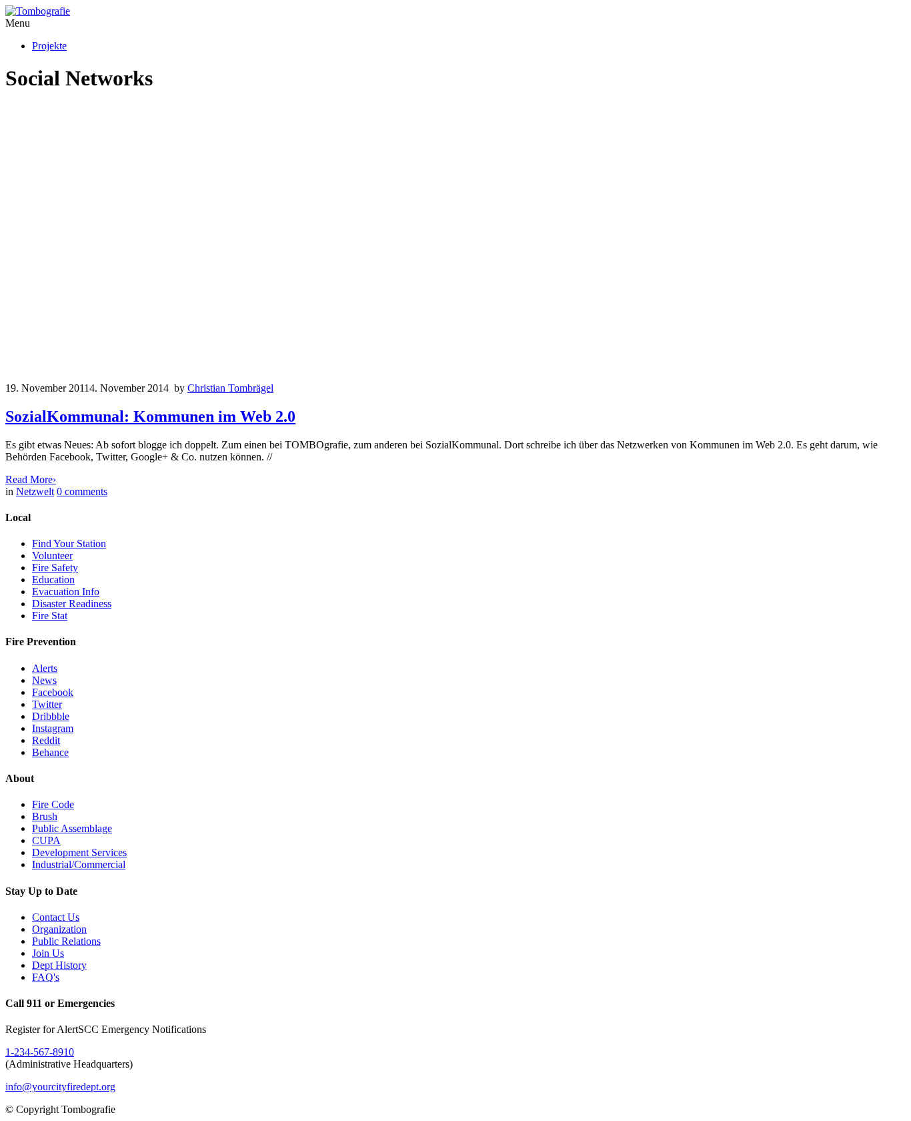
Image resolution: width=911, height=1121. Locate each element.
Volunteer (52, 555)
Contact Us (55, 917)
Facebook (52, 692)
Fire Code (53, 804)
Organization (59, 929)
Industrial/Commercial (78, 864)
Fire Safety (55, 567)
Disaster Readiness (71, 603)
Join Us (48, 953)
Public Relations (66, 941)
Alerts (44, 668)
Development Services (79, 852)
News (44, 680)
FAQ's (45, 977)
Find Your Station (69, 543)
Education (53, 579)
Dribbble (50, 716)
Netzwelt (35, 491)
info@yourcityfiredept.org (60, 1086)
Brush (44, 816)
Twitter (47, 704)
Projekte (49, 45)
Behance (50, 752)
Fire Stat (49, 615)
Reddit (46, 740)
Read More (30, 479)
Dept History (59, 965)
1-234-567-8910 (39, 1052)
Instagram (52, 728)
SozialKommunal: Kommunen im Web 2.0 (150, 416)
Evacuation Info (65, 591)
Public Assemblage (72, 828)
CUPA (46, 840)
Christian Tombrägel (230, 388)
